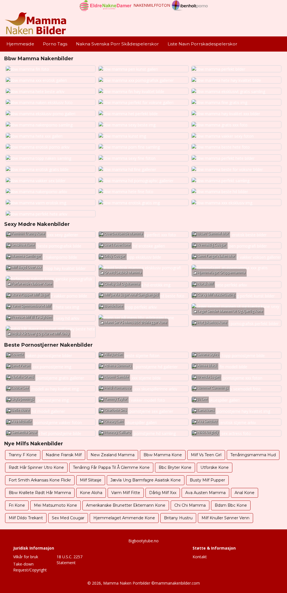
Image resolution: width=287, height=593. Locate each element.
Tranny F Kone (23, 454)
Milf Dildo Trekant (26, 517)
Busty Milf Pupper (207, 480)
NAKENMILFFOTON (151, 5)
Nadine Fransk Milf (64, 454)
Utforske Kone (214, 467)
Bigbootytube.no (143, 540)
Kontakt (200, 556)
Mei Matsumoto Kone (55, 505)
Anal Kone (244, 492)
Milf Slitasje (90, 480)
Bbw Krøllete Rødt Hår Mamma (40, 492)
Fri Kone (17, 505)
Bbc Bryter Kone (175, 467)
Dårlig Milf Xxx (162, 492)
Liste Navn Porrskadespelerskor (202, 44)
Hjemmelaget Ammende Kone (124, 517)
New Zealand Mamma (113, 454)
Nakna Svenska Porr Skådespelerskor (117, 44)
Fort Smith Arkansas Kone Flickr (40, 480)
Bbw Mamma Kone (163, 454)
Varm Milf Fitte (125, 492)
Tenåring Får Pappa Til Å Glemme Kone (111, 467)
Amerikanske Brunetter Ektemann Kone (125, 505)
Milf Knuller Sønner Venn (225, 517)
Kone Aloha (91, 492)
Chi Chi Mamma (190, 505)
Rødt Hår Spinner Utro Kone (36, 467)
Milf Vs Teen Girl (206, 454)
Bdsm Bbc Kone (231, 505)
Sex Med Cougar (68, 517)
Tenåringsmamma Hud (253, 454)
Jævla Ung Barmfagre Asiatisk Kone (145, 480)
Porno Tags (55, 44)
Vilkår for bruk (25, 556)
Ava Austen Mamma (205, 492)
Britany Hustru (178, 517)
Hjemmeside (20, 44)
